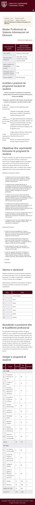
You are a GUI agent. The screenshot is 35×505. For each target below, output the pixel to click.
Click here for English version (25, 40)
